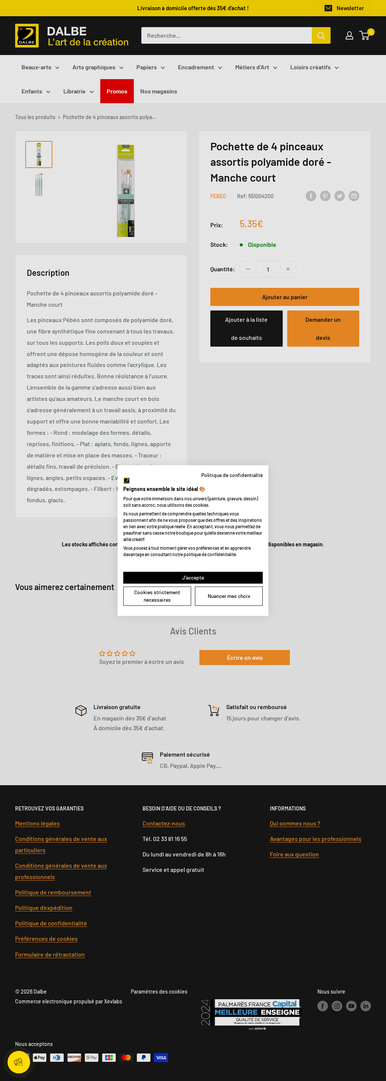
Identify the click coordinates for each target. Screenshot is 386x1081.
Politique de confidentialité (232, 474)
